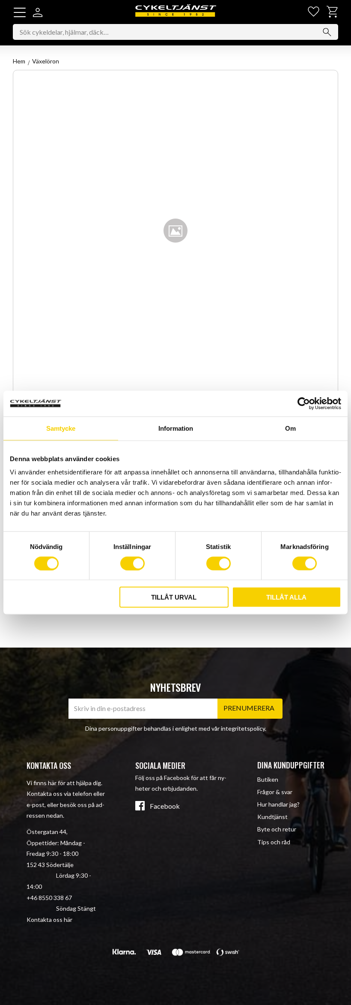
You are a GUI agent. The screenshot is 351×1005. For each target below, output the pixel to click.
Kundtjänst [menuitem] (272, 816)
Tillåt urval (173, 597)
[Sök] (327, 32)
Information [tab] (175, 428)
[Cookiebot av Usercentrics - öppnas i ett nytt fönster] (303, 403)
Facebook (165, 806)
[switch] (132, 563)
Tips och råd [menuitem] (273, 842)
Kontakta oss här (49, 919)
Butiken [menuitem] (267, 779)
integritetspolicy (243, 728)
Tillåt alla (286, 597)
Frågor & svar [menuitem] (274, 791)
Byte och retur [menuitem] (276, 829)
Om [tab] (290, 428)
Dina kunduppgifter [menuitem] (290, 765)
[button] (19, 12)
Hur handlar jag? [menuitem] (278, 804)
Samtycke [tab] (60, 428)
